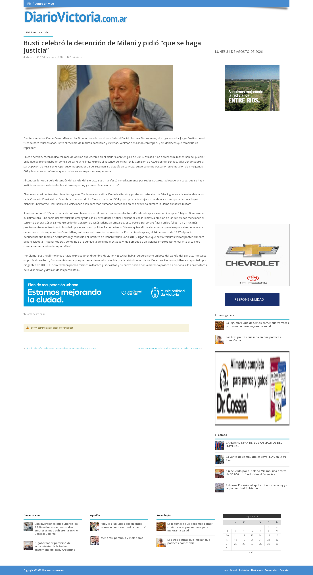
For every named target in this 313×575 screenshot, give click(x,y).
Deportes (284, 570)
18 (235, 539)
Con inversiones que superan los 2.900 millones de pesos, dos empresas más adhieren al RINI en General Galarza (56, 528)
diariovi (30, 57)
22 (268, 539)
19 (244, 539)
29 (268, 543)
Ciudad (233, 570)
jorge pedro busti (36, 314)
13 (252, 535)
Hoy (226, 570)
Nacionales (257, 570)
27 (252, 543)
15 (268, 535)
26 (244, 543)
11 (235, 535)
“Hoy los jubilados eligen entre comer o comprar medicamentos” (123, 525)
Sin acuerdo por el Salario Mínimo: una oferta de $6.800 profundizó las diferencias (256, 472)
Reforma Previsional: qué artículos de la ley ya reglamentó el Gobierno (256, 486)
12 (244, 535)
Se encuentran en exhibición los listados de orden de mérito (169, 348)
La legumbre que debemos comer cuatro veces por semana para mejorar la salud (257, 324)
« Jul (251, 552)
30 (277, 543)
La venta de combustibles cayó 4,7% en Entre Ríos (256, 458)
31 (227, 548)
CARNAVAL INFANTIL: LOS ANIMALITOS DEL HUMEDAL (254, 444)
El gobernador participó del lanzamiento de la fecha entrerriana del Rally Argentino (54, 546)
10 (227, 535)
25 (235, 543)
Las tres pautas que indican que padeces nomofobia (253, 338)
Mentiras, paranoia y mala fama (122, 538)
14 (260, 535)
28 (260, 543)
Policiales (244, 570)
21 (260, 539)
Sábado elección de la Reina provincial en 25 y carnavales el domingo (61, 348)
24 (227, 543)
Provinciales (76, 57)
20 (252, 539)
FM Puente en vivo (40, 4)
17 (227, 539)
